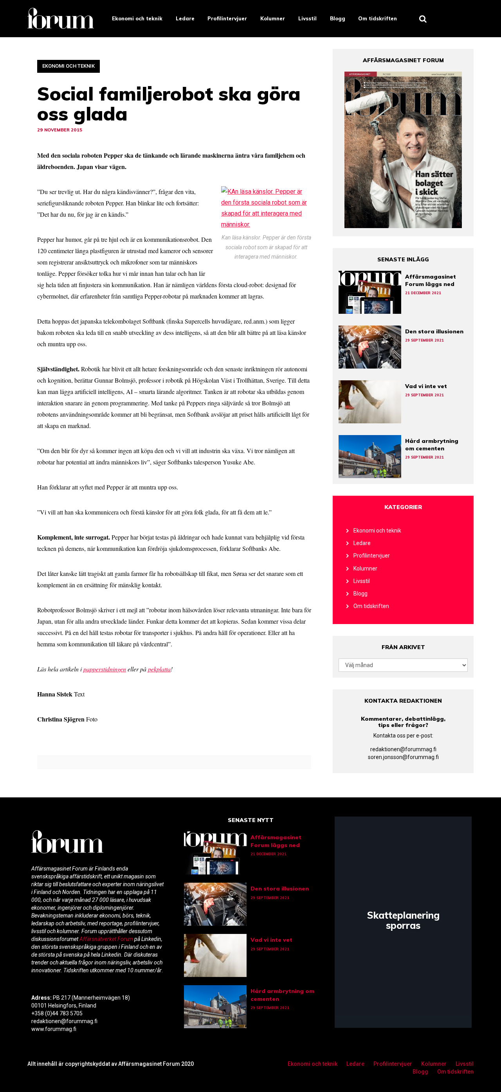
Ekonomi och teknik (137, 18)
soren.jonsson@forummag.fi (403, 757)
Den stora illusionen (434, 331)
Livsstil (307, 18)
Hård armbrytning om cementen (431, 444)
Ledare (185, 18)
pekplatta (159, 669)
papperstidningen (104, 669)
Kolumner (272, 18)
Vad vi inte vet (426, 386)
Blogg (337, 18)
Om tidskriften (377, 18)
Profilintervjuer (227, 18)
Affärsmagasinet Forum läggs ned (430, 280)
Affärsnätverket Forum (106, 939)
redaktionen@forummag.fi (403, 749)
